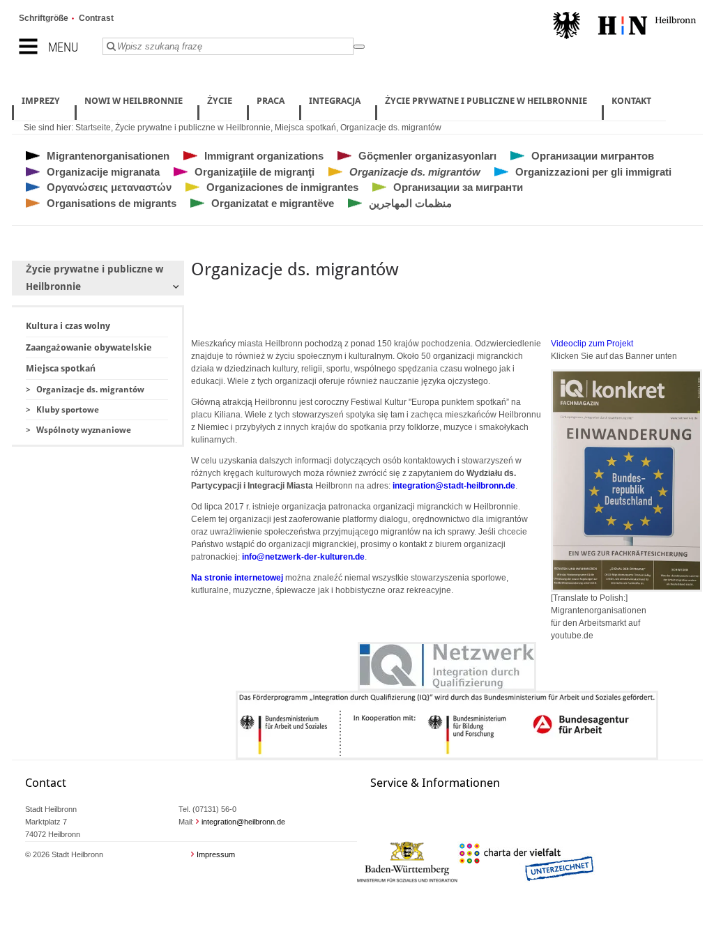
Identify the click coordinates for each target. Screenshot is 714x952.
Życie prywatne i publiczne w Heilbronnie (193, 127)
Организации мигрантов (592, 156)
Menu (63, 47)
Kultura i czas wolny (68, 326)
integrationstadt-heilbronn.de (454, 486)
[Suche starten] (359, 47)
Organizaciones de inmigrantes (282, 187)
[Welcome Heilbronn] (624, 27)
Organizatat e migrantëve (272, 203)
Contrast (96, 18)
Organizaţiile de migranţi (254, 172)
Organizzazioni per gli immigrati (593, 172)
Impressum (216, 854)
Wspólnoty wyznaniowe (83, 430)
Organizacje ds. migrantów (390, 127)
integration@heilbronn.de (243, 821)
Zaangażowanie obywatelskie (89, 347)
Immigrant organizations (264, 156)
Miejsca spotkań (305, 127)
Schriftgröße (43, 18)
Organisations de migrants (111, 203)
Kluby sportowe (67, 410)
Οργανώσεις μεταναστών (109, 187)
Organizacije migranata (103, 172)
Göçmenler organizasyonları (427, 156)
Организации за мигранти (458, 187)
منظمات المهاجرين (410, 203)
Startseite (93, 127)
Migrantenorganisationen (108, 156)
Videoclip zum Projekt (592, 343)
